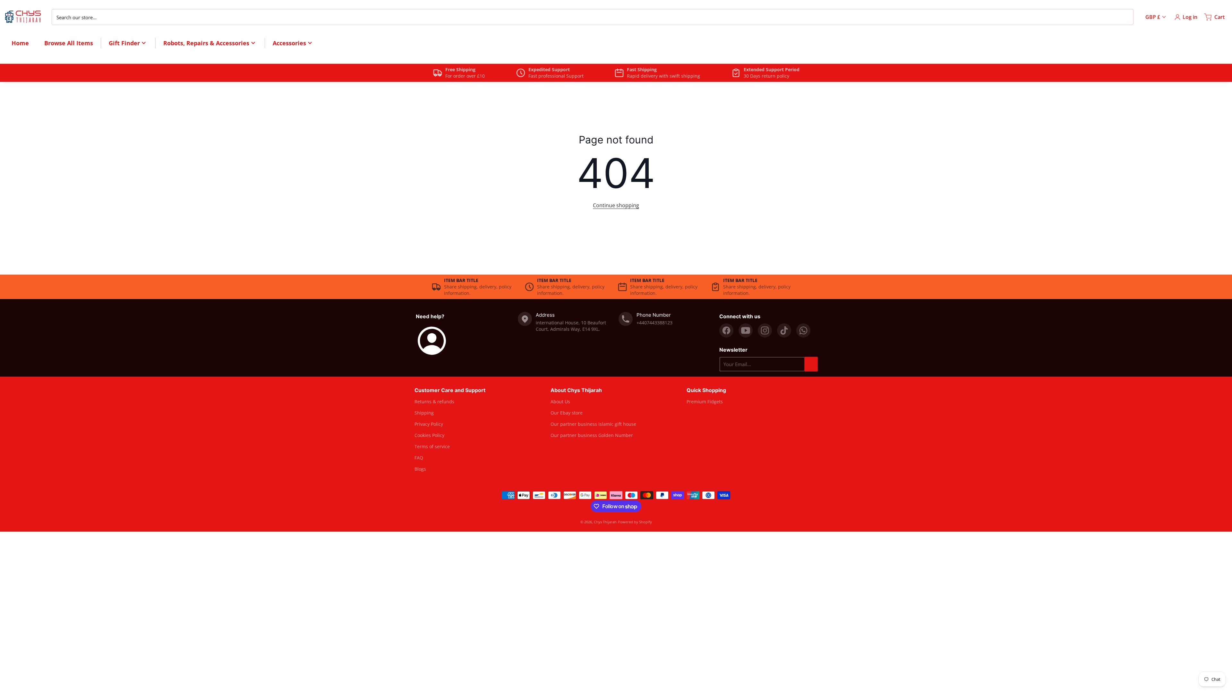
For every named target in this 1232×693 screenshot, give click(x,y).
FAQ (419, 458)
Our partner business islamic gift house (593, 424)
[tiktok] (784, 330)
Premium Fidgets (705, 401)
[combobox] (593, 17)
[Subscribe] (811, 364)
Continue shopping (616, 205)
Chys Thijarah (605, 521)
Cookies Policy (429, 435)
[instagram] (765, 330)
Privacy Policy (429, 424)
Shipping (424, 413)
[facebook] (726, 330)
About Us (560, 401)
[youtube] (746, 330)
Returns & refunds (434, 401)
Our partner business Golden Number (592, 435)
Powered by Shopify (635, 521)
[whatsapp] (803, 330)
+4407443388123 (654, 323)
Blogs (420, 469)
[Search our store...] (1125, 17)
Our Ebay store (567, 413)
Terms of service (432, 446)
